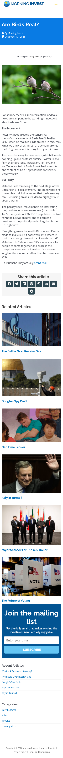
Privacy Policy (20, 751)
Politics (5, 715)
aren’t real (40, 263)
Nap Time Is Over (13, 447)
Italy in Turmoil (12, 497)
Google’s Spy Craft (14, 401)
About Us (43, 748)
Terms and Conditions (39, 751)
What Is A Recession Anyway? (17, 671)
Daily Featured (9, 709)
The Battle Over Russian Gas (21, 351)
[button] (9, 284)
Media (53, 748)
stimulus (6, 720)
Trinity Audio (34, 56)
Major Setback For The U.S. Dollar (24, 550)
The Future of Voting (16, 600)
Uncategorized (9, 726)
